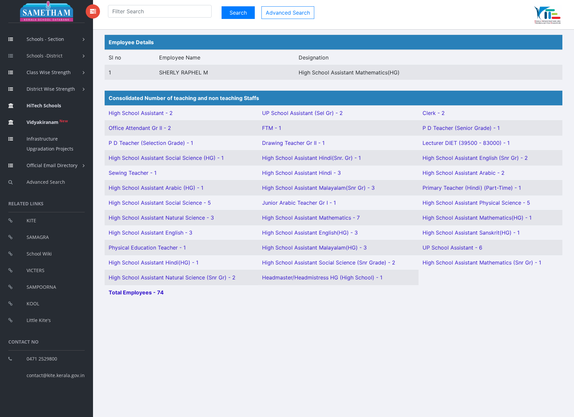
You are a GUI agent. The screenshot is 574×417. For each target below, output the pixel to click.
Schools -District (44, 55)
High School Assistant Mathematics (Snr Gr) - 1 (482, 262)
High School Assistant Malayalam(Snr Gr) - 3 (318, 187)
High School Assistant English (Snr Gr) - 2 (475, 158)
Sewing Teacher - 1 (132, 172)
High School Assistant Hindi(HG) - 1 (153, 262)
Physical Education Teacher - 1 (147, 247)
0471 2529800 (42, 359)
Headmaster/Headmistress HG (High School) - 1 (322, 277)
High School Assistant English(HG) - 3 (310, 232)
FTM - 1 (271, 128)
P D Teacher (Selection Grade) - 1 (151, 143)
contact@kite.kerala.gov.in (56, 375)
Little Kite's (39, 320)
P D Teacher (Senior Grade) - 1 (461, 128)
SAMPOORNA (41, 287)
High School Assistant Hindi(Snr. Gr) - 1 (311, 158)
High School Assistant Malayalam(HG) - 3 (314, 247)
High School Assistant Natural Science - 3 (161, 217)
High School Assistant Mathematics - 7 (311, 217)
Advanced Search (46, 182)
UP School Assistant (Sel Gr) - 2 (302, 113)
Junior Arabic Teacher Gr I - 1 (299, 202)
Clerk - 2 (434, 113)
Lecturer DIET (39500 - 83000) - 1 (466, 143)
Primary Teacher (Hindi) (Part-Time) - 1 (472, 187)
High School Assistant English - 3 (150, 232)
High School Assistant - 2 (141, 113)
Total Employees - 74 (136, 292)
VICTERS (36, 270)
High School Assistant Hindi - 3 (301, 172)
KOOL (33, 303)
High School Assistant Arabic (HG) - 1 (156, 187)
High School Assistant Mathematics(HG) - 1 (477, 217)
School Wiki (39, 254)
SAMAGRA (38, 237)
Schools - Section (45, 39)
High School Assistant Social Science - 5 (160, 202)
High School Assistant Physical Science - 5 (476, 202)
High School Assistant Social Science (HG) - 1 (166, 158)
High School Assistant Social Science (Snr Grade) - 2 (328, 262)
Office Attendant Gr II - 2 (140, 128)
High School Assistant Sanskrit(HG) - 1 (471, 232)
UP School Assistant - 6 (452, 247)
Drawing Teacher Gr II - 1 (293, 143)
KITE (31, 220)
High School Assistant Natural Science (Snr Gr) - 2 (172, 277)
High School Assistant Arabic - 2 (464, 172)
